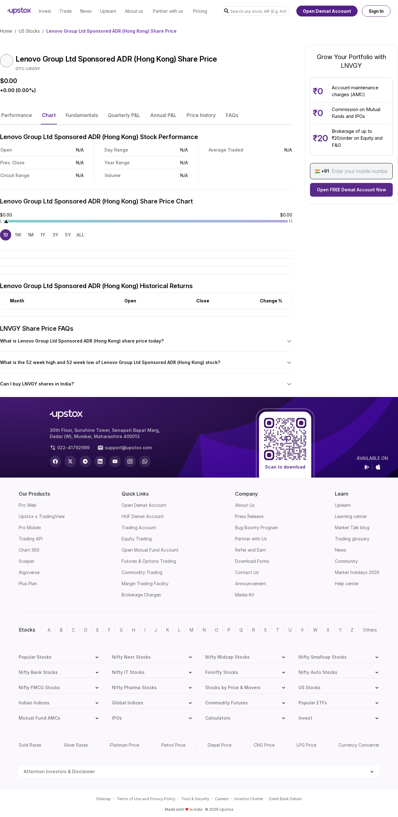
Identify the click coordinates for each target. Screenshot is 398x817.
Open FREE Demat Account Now (351, 190)
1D (5, 234)
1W (18, 234)
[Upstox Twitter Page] (70, 461)
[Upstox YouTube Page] (115, 461)
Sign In (376, 11)
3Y (55, 234)
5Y (68, 234)
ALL (80, 234)
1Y (42, 234)
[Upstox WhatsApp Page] (144, 461)
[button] (16, 115)
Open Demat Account (327, 11)
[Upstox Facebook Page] (55, 461)
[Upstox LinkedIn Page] (100, 461)
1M (31, 234)
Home (6, 31)
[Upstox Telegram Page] (85, 461)
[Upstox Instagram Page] (130, 461)
